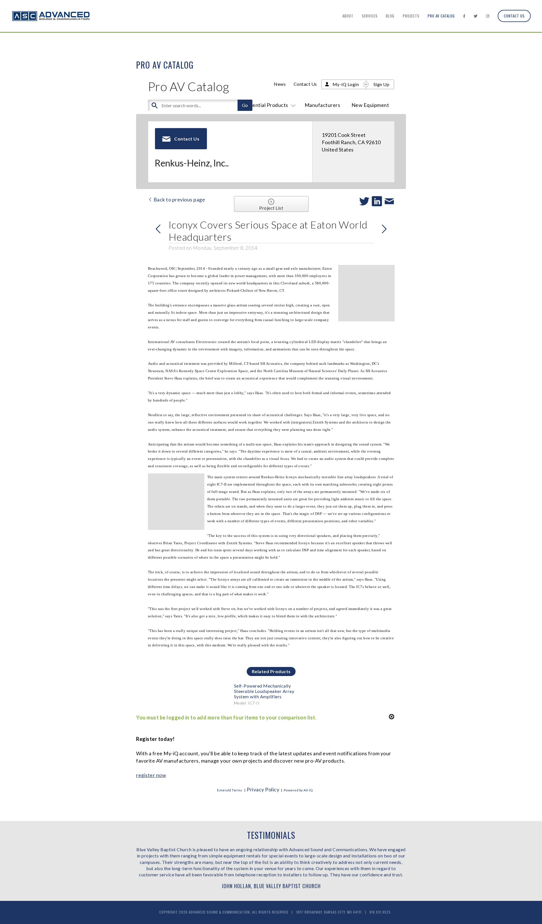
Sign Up (381, 84)
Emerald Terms (229, 790)
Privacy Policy (263, 789)
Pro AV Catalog (441, 16)
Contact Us (514, 16)
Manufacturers (322, 105)
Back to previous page (178, 199)
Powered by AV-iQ (298, 790)
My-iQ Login (346, 84)
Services (370, 16)
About (347, 16)
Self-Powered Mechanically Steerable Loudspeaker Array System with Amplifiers (264, 691)
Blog (390, 16)
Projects (411, 16)
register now (151, 775)
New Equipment (370, 105)
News (280, 84)
